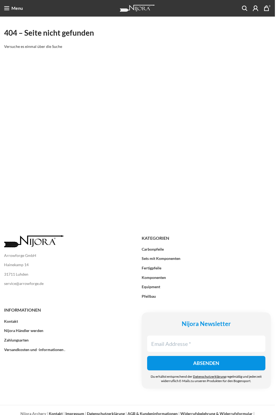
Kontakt (11, 321)
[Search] (244, 8)
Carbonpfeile (153, 249)
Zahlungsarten (16, 340)
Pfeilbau (149, 296)
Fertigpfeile (151, 268)
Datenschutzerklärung (209, 376)
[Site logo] (137, 7)
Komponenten (154, 277)
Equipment (151, 286)
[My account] (255, 8)
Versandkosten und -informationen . (34, 349)
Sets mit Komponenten (161, 258)
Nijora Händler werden (23, 330)
